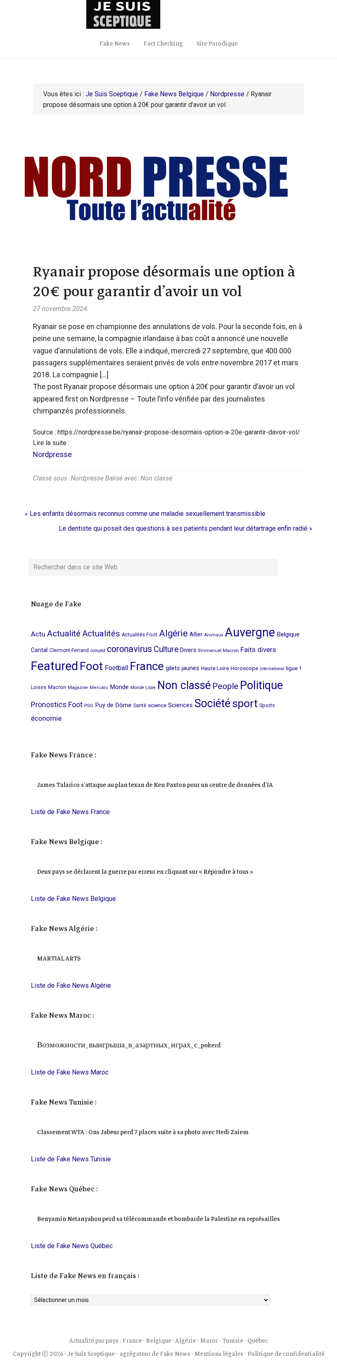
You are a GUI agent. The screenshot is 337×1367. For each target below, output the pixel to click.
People (225, 686)
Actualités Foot (139, 635)
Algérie (173, 633)
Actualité (64, 633)
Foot (91, 666)
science (157, 705)
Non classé (156, 478)
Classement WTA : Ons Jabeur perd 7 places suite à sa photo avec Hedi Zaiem (143, 1132)
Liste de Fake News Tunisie (71, 1159)
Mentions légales (218, 1354)
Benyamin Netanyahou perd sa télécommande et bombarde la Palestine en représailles (158, 1219)
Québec (257, 1341)
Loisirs (38, 687)
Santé (139, 705)
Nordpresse (52, 454)
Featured (54, 666)
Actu (38, 634)
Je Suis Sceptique (168, 14)
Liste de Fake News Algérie (71, 985)
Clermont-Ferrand (69, 650)
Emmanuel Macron (218, 650)
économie (46, 718)
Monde (119, 687)
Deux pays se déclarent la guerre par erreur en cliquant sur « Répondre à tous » (145, 872)
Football (116, 668)
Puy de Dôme (113, 705)
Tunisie (232, 1341)
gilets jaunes (182, 668)
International (272, 668)
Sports (267, 705)
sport (245, 703)
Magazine (78, 687)
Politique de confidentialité (286, 1354)
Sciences (180, 705)
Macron (57, 687)
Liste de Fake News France (70, 812)
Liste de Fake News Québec (72, 1246)
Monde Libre (143, 687)
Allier (196, 634)
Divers (188, 650)
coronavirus (129, 649)
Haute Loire (215, 668)
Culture (166, 649)
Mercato (99, 687)
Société (212, 703)
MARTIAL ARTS (59, 958)
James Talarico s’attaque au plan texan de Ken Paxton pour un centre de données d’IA (155, 785)
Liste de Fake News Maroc (69, 1072)
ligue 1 (294, 668)
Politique (261, 685)
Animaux (213, 635)
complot (97, 650)
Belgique (288, 634)
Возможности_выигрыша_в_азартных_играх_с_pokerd (129, 1045)
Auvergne (250, 632)
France (147, 666)
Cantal (39, 650)
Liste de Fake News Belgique (73, 899)
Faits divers (258, 649)
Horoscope (244, 668)
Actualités (101, 633)
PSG (88, 705)
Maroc (209, 1341)
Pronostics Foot (57, 705)
